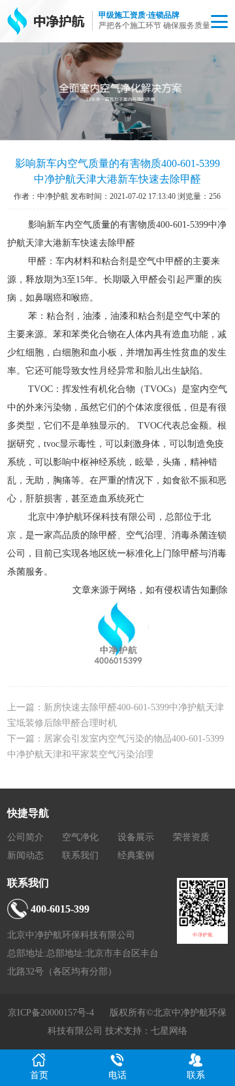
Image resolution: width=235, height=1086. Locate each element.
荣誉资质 (191, 837)
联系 (196, 1075)
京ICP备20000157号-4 (51, 1013)
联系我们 (80, 855)
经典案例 (136, 855)
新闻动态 (25, 855)
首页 (39, 1075)
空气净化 (80, 837)
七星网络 (169, 1031)
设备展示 (136, 837)
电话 (117, 1075)
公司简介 (25, 837)
